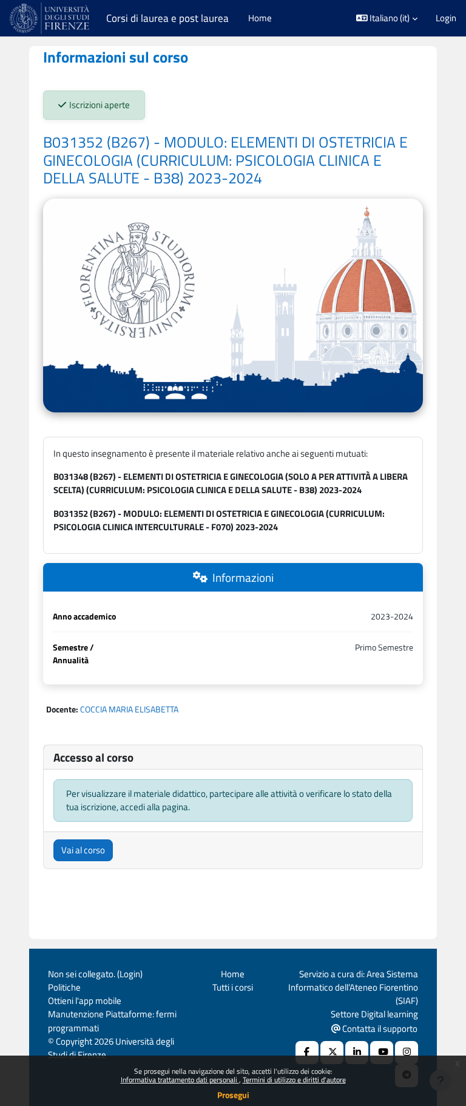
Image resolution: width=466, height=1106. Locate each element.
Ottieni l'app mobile (84, 1001)
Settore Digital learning (374, 1014)
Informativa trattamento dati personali (180, 1079)
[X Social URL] (331, 1052)
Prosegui (233, 1094)
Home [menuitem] (260, 18)
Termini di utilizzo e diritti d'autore (294, 1079)
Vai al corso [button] (83, 850)
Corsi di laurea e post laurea (167, 18)
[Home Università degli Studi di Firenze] (51, 18)
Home (233, 974)
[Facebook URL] (307, 1052)
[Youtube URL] (381, 1052)
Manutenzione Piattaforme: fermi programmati (112, 1020)
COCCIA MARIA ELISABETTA (129, 709)
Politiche (64, 987)
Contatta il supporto (378, 1029)
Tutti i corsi (232, 987)
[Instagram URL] (406, 1052)
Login (446, 18)
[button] (387, 18)
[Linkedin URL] (356, 1052)
